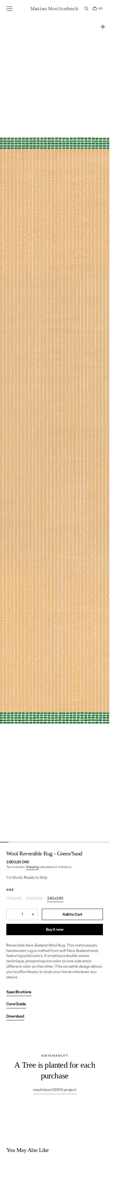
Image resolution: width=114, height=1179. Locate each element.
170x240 (14, 898)
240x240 (55, 898)
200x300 (34, 898)
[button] (9, 8)
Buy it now (55, 929)
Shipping (32, 867)
